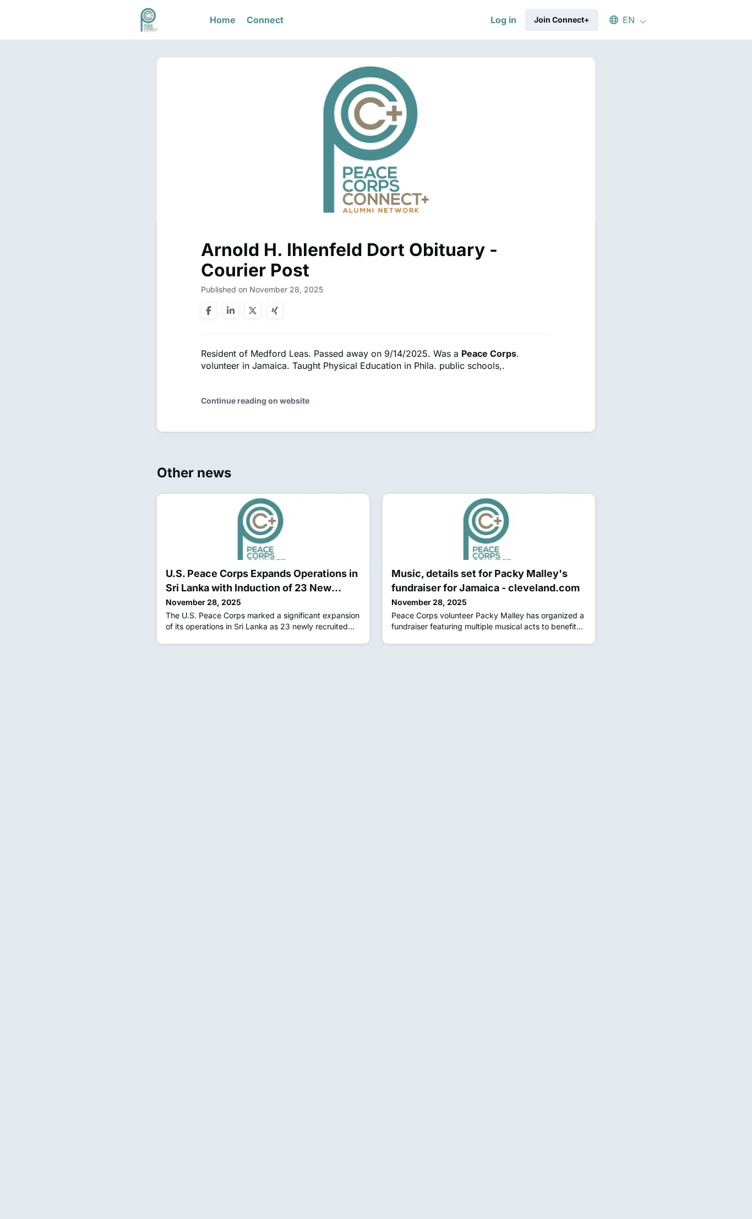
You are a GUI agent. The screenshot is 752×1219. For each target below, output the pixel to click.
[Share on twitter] (252, 310)
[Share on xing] (274, 310)
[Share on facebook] (208, 310)
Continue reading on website (255, 400)
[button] (622, 20)
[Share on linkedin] (230, 310)
